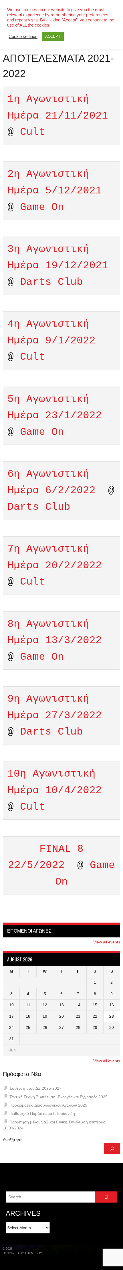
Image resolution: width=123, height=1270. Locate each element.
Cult (32, 132)
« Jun (11, 1050)
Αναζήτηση (13, 1139)
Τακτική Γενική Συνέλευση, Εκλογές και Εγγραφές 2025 (58, 1097)
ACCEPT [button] (52, 36)
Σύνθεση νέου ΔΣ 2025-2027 (35, 1088)
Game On (42, 207)
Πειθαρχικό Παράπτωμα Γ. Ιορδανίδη (42, 1113)
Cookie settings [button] (23, 36)
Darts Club (51, 282)
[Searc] (112, 1148)
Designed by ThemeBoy (22, 1253)
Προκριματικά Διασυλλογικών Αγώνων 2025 (48, 1105)
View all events (106, 942)
